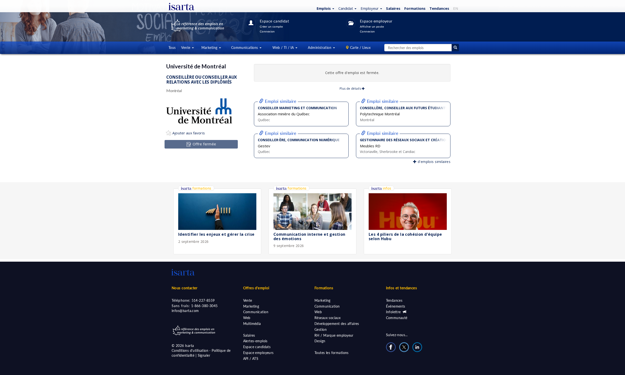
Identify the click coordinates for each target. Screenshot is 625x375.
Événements (395, 306)
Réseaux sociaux (327, 318)
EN (455, 8)
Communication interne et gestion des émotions (309, 236)
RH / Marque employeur (334, 335)
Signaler (204, 355)
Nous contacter (185, 288)
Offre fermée (203, 143)
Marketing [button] (210, 47)
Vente (247, 300)
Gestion (320, 329)
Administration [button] (320, 47)
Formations (415, 8)
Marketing (251, 306)
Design (319, 341)
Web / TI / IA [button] (283, 47)
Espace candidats (257, 347)
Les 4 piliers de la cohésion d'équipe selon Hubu (405, 236)
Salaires (393, 8)
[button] (324, 8)
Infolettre (394, 312)
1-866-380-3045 (204, 306)
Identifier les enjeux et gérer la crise (216, 234)
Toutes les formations (331, 353)
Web (246, 318)
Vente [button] (186, 47)
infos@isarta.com (185, 311)
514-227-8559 (203, 300)
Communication (255, 312)
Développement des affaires (336, 323)
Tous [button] (172, 47)
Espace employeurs (258, 353)
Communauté (396, 318)
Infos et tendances (401, 288)
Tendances (439, 8)
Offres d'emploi (256, 288)
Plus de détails (351, 88)
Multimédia (252, 323)
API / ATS (251, 358)
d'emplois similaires (433, 161)
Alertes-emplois (255, 341)
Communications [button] (245, 47)
